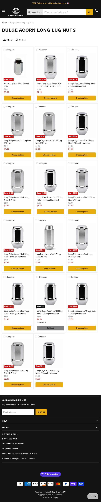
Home (4, 22)
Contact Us (62, 492)
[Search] (89, 12)
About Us (38, 492)
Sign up (41, 412)
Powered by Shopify (50, 497)
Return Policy (50, 492)
